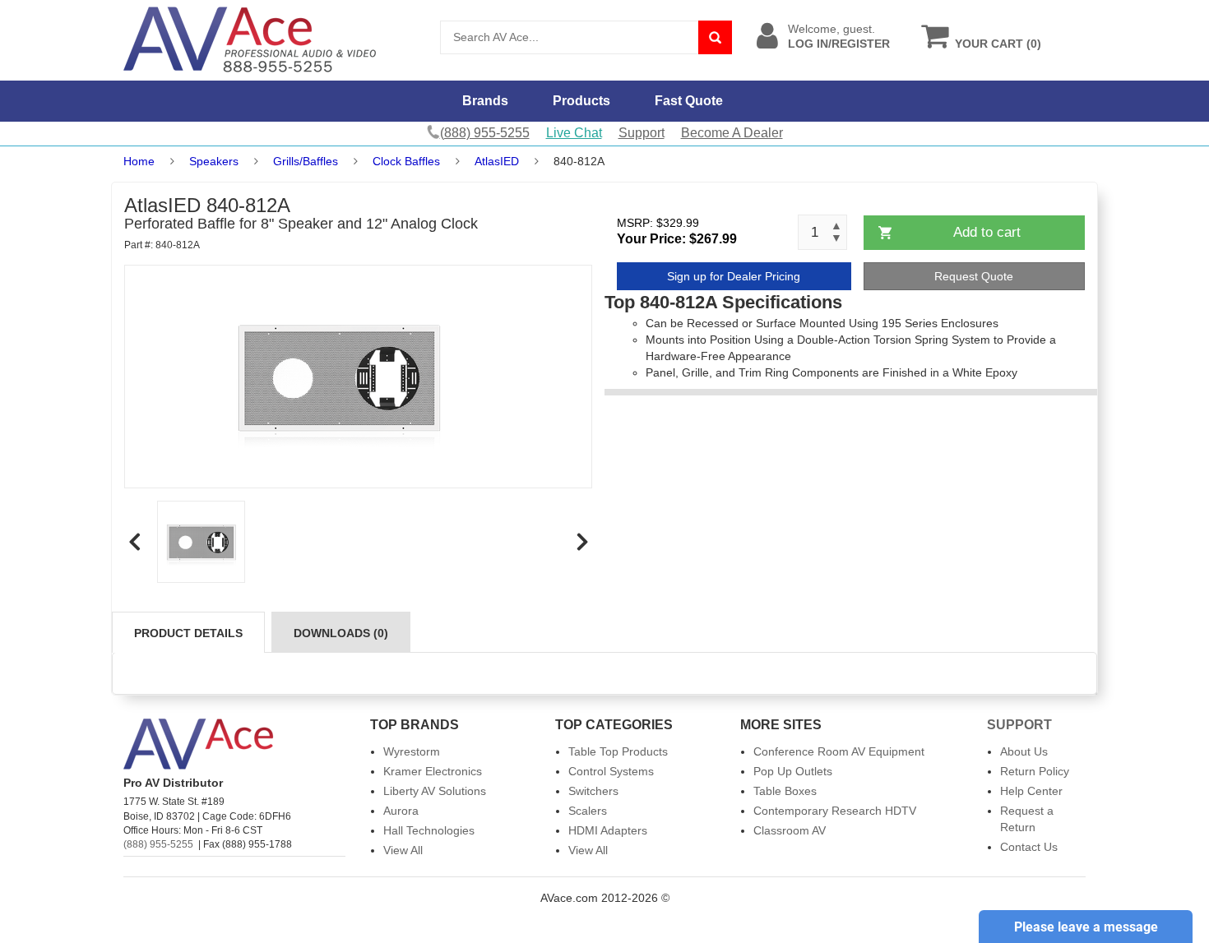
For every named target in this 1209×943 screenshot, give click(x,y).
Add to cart (987, 232)
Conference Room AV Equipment (838, 751)
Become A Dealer (732, 133)
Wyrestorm (411, 751)
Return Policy (1034, 771)
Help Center (1031, 790)
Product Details (188, 633)
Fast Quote (689, 101)
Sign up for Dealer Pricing (733, 276)
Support (641, 133)
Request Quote (973, 276)
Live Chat (574, 133)
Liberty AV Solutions (434, 790)
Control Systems (611, 771)
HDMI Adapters (607, 830)
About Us (1024, 751)
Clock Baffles (406, 161)
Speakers (214, 161)
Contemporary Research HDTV (834, 810)
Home (139, 161)
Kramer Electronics (432, 771)
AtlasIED (497, 161)
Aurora (401, 810)
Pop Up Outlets (792, 771)
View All (403, 850)
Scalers (587, 810)
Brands (485, 101)
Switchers (593, 790)
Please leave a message (1086, 927)
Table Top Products (618, 751)
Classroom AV (789, 830)
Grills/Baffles (305, 161)
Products (581, 101)
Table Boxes (785, 790)
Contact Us (1029, 846)
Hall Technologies (429, 830)
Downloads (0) (341, 633)
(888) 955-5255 (158, 844)
